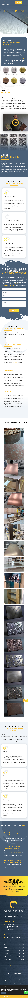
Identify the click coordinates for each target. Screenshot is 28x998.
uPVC (15, 378)
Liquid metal (6, 978)
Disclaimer (16, 968)
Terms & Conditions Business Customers (19, 982)
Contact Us (7, 996)
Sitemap (16, 975)
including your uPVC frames (15, 852)
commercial (21, 58)
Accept (4, 992)
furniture (11, 226)
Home (5, 968)
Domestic (6, 971)
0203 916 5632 (18, 283)
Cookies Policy (17, 973)
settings (10, 990)
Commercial (6, 973)
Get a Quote (6, 982)
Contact (5, 980)
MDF (8, 378)
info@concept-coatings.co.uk (8, 285)
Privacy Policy (17, 971)
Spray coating (7, 975)
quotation (15, 362)
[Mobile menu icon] (25, 2)
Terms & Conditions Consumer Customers (19, 978)
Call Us (21, 996)
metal (10, 230)
